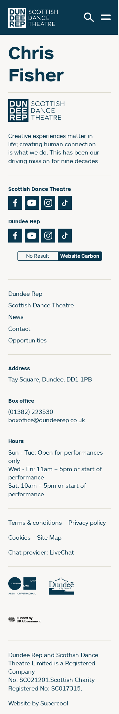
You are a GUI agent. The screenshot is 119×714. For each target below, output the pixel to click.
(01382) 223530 (30, 411)
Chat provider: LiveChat (41, 552)
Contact (19, 328)
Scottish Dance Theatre (41, 305)
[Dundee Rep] (33, 17)
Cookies (19, 537)
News (15, 316)
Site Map (49, 537)
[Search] (89, 17)
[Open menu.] (106, 17)
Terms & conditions (35, 522)
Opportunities (27, 340)
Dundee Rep (25, 293)
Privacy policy (87, 522)
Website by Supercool (38, 703)
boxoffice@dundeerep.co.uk (46, 420)
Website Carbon (79, 256)
